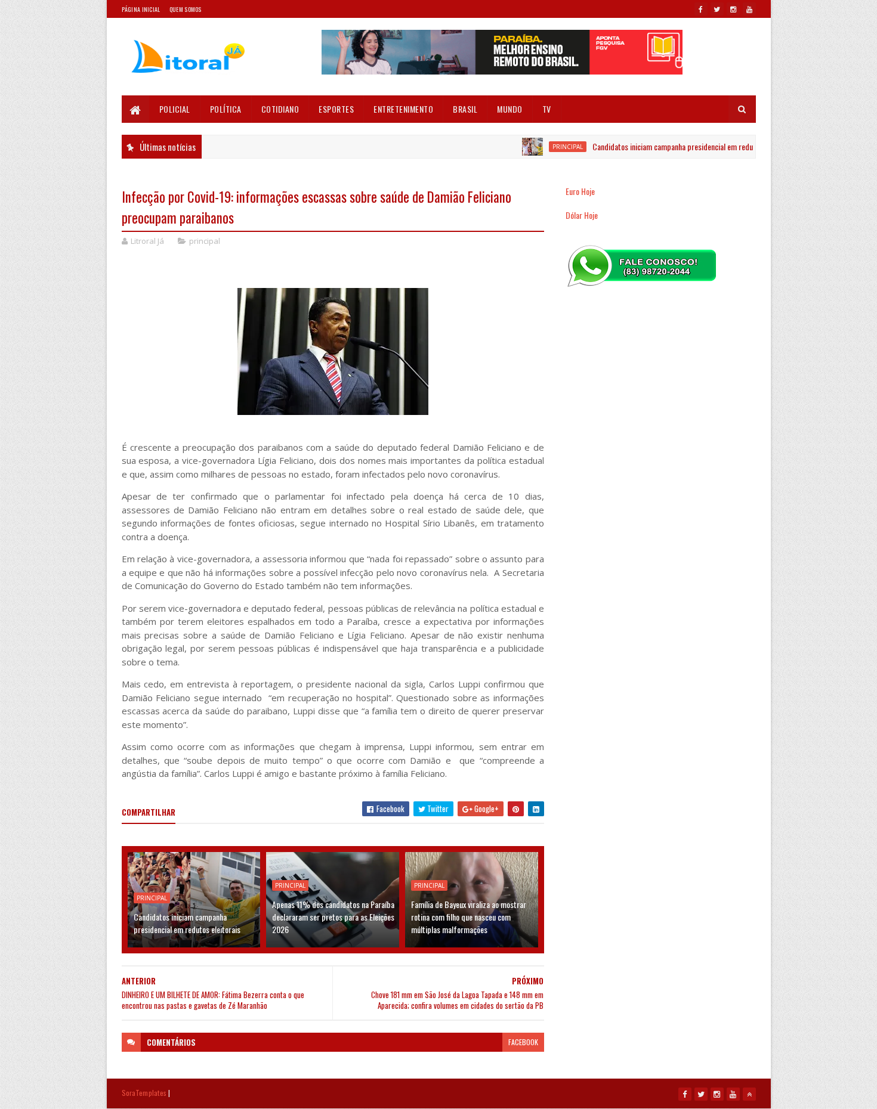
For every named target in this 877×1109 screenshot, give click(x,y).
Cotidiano (280, 109)
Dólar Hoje (582, 215)
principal (547, 147)
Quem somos (185, 9)
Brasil (465, 109)
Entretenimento (403, 109)
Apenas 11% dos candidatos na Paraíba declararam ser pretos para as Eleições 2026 (333, 916)
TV (546, 109)
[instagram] (733, 9)
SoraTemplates (144, 1093)
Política (226, 109)
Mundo (510, 109)
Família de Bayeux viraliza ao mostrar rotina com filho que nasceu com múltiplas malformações (468, 916)
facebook (523, 1042)
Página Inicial (141, 9)
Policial (174, 109)
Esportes (336, 109)
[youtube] (749, 9)
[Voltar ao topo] (749, 1094)
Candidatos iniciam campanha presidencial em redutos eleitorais (672, 146)
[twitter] (717, 9)
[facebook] (701, 9)
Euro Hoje (580, 191)
